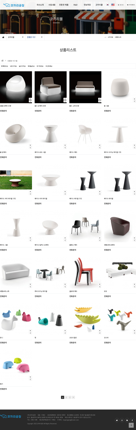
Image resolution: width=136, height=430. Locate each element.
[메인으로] (2, 61)
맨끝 (73, 397)
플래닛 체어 (73, 245)
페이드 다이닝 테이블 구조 (112, 152)
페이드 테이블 (108, 198)
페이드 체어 (73, 152)
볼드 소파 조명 (74, 106)
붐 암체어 (3, 152)
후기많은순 (40, 66)
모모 (105, 291)
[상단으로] (131, 425)
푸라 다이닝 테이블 (41, 291)
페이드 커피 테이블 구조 (8, 198)
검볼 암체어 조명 (5, 106)
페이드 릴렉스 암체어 (42, 245)
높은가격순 (22, 66)
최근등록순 (49, 66)
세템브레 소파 (4, 291)
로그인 (121, 5)
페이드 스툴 (4, 245)
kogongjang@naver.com (71, 420)
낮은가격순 (13, 66)
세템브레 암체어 (109, 245)
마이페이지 (132, 5)
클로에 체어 (73, 291)
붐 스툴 (106, 106)
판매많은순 (4, 66)
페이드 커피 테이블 (41, 198)
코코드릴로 (73, 337)
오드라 (106, 337)
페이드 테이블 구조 (75, 198)
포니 (1, 337)
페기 (1, 384)
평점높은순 (31, 66)
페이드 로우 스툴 (40, 152)
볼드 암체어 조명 (40, 106)
